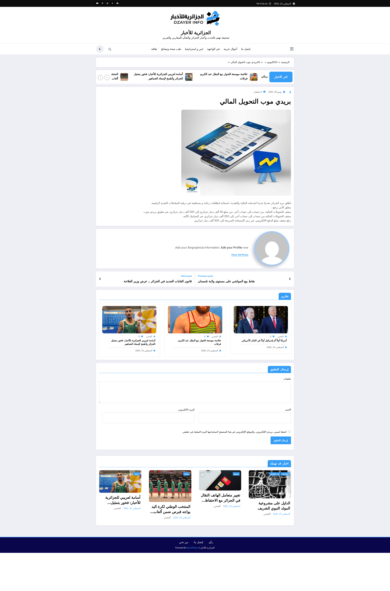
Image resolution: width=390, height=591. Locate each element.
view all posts (239, 254)
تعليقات (287, 379)
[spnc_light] (100, 49)
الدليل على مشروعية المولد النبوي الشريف (274, 506)
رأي (211, 542)
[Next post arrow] (100, 279)
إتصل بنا (245, 49)
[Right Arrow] (100, 77)
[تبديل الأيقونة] (291, 49)
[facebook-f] (117, 3)
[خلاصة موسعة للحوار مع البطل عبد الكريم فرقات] (195, 319)
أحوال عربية (230, 49)
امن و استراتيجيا (194, 49)
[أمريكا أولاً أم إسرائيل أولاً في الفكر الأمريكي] (261, 319)
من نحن (183, 542)
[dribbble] (107, 3)
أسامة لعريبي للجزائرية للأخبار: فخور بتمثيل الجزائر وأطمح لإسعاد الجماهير (170, 76)
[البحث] (110, 49)
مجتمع (236, 474)
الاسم (288, 409)
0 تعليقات (257, 91)
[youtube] (97, 3)
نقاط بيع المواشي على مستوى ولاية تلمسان (226, 281)
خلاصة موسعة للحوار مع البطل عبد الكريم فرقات (235, 76)
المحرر (280, 336)
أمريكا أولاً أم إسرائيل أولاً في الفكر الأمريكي (264, 340)
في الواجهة (213, 49)
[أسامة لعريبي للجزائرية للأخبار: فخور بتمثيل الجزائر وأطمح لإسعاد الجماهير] (129, 319)
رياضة (136, 474)
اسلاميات (285, 474)
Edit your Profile (231, 247)
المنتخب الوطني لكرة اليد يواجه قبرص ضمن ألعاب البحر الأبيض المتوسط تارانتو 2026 (171, 509)
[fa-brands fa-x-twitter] (112, 3)
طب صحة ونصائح (171, 49)
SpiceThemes (193, 547)
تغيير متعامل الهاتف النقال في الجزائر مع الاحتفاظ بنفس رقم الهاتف (220, 498)
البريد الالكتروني (186, 409)
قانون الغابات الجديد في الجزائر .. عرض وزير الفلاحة (158, 281)
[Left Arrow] (107, 77)
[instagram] (102, 3)
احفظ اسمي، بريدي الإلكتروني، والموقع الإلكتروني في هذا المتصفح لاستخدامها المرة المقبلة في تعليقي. (234, 432)
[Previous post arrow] (290, 279)
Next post (186, 276)
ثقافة (154, 49)
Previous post (205, 276)
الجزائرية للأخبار (196, 32)
